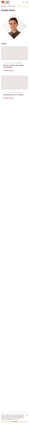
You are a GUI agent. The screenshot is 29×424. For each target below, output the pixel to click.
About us (3, 6)
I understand (14, 421)
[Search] (23, 2)
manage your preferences (7, 419)
